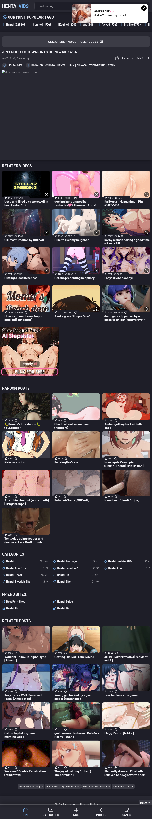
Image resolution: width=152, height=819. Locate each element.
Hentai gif (78, 575)
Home (25, 815)
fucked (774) (109, 24)
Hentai (15, 6)
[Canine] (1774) (41, 24)
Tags (76, 815)
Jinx (71, 65)
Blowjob (37, 65)
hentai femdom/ (78, 568)
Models (101, 815)
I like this (125, 58)
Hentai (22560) (15, 24)
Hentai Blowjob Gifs (27, 581)
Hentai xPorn (129, 568)
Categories (51, 815)
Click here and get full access (73, 41)
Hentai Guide (65, 601)
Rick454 (82, 65)
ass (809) (88, 24)
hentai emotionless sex (96, 786)
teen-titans (97, 65)
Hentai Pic (63, 608)
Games (126, 815)
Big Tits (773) (132, 24)
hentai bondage (78, 561)
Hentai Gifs (15, 65)
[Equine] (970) (67, 24)
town (111, 65)
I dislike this (143, 58)
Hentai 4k (12, 608)
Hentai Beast (27, 575)
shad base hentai (123, 786)
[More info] (46, 194)
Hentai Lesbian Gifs (129, 561)
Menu (143, 802)
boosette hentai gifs (31, 786)
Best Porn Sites (15, 601)
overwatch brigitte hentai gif (63, 786)
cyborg (50, 65)
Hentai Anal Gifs (27, 568)
